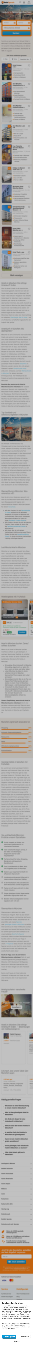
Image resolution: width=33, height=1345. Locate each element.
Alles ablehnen (24, 1337)
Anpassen (16, 1341)
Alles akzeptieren (9, 1337)
